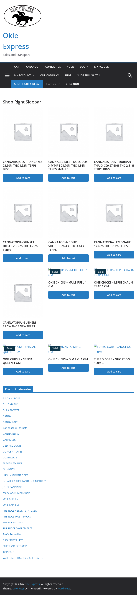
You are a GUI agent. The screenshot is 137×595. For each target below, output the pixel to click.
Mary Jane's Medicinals (16, 493)
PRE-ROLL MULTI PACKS (17, 516)
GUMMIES (9, 469)
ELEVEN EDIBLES (12, 463)
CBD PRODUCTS (12, 445)
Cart (17, 66)
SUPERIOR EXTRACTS (15, 546)
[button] (33, 75)
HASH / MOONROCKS (15, 475)
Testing (51, 84)
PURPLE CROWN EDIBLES (17, 528)
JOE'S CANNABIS (12, 487)
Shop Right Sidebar (27, 84)
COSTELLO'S (10, 457)
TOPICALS (8, 552)
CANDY (7, 416)
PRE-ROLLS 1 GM (13, 522)
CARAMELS (9, 439)
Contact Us (53, 66)
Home (70, 66)
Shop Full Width (88, 75)
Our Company (49, 75)
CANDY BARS (10, 422)
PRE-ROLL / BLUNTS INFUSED (20, 510)
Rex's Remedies (12, 534)
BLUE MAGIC (10, 404)
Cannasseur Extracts (15, 428)
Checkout (33, 66)
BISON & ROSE (11, 398)
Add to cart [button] (23, 178)
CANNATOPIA (11, 434)
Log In (84, 66)
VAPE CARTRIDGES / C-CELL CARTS (23, 558)
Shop (68, 75)
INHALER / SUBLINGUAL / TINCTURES (24, 481)
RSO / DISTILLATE (13, 540)
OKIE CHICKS (10, 498)
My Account (102, 66)
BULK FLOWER (11, 410)
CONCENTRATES (12, 451)
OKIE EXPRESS (11, 504)
